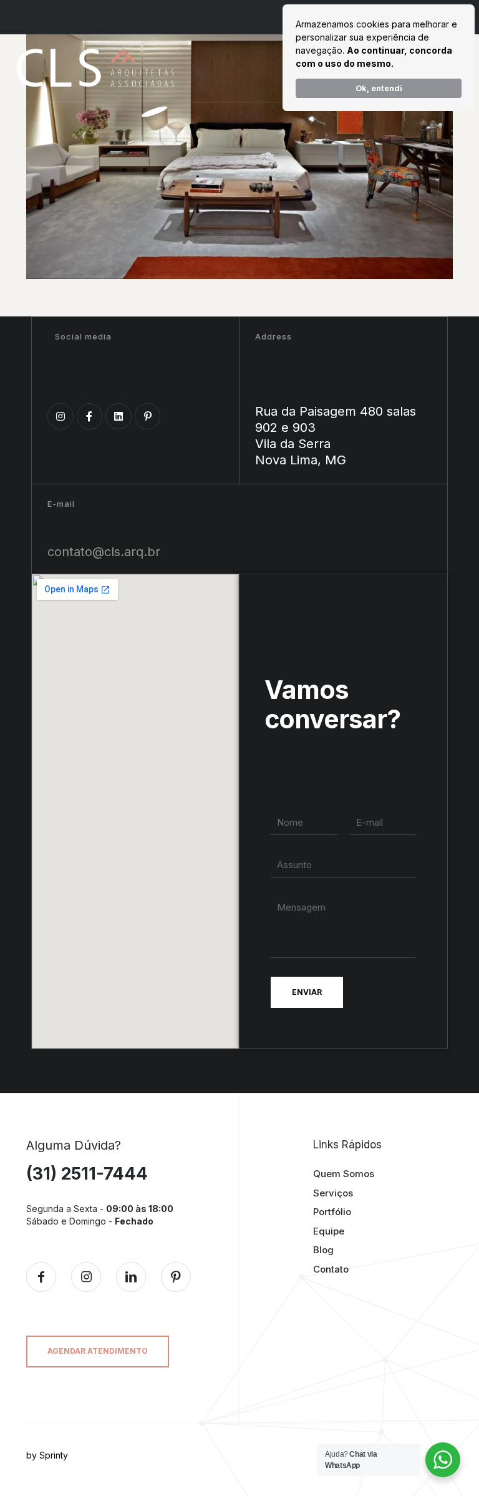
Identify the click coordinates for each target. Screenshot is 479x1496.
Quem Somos (343, 1174)
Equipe (328, 1231)
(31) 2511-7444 (87, 1173)
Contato (331, 1269)
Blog (323, 1250)
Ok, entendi (379, 88)
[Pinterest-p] (148, 416)
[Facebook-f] (90, 416)
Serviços (333, 1193)
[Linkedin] (118, 416)
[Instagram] (60, 416)
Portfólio (332, 1212)
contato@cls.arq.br (103, 551)
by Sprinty (47, 1455)
